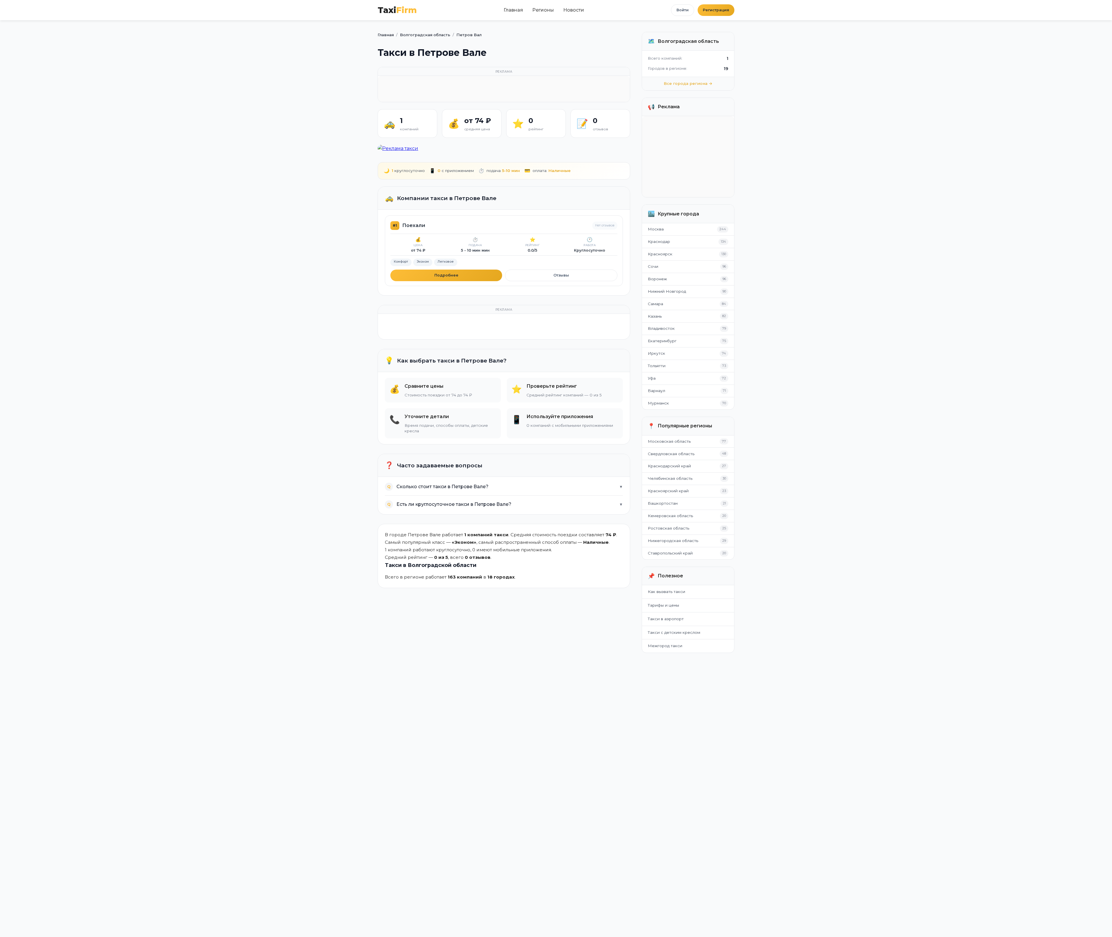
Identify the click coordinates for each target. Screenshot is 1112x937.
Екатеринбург (662, 340)
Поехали (413, 225)
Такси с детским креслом (674, 632)
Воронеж (657, 279)
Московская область (669, 441)
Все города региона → (688, 83)
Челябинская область (670, 478)
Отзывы (561, 275)
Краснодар (659, 241)
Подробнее (446, 275)
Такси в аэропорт (666, 618)
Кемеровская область (670, 515)
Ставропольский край (670, 553)
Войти (682, 10)
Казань (655, 316)
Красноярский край (668, 490)
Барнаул (656, 390)
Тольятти (656, 365)
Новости (573, 10)
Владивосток (661, 328)
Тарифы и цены (663, 605)
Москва (656, 229)
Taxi (397, 10)
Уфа (652, 378)
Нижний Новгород (667, 291)
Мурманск (658, 403)
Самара (655, 303)
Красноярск (660, 254)
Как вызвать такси (666, 591)
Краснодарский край (669, 466)
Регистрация (716, 10)
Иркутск (656, 353)
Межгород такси (665, 645)
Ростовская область (668, 528)
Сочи (653, 266)
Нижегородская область (673, 540)
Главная (513, 10)
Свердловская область (671, 453)
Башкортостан (663, 503)
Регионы (543, 10)
